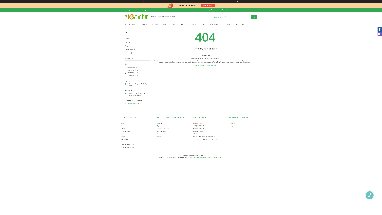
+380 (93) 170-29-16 (198, 123)
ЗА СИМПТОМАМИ (130, 24)
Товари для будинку (127, 145)
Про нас (127, 42)
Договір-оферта (130, 53)
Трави (123, 142)
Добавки (124, 128)
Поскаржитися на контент (198, 157)
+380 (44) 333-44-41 (198, 128)
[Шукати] (254, 17)
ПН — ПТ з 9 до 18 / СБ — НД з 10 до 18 (205, 139)
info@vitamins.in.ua (133, 103)
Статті (159, 136)
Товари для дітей (126, 131)
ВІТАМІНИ (144, 24)
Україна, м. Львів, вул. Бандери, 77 (204, 136)
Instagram (232, 126)
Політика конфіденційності (215, 157)
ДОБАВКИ (155, 24)
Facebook (232, 123)
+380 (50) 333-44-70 (198, 126)
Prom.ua (201, 155)
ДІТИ (164, 24)
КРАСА (173, 24)
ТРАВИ (203, 24)
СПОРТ (182, 24)
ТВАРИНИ (227, 24)
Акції (122, 123)
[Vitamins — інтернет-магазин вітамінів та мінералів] (137, 19)
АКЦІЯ (236, 24)
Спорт (123, 136)
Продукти (124, 139)
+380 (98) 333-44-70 (198, 131)
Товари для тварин (127, 147)
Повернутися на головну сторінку (205, 65)
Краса (123, 134)
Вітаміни (124, 126)
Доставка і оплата (130, 49)
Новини (159, 134)
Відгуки (127, 46)
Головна (127, 39)
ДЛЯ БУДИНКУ (214, 24)
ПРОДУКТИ (192, 24)
